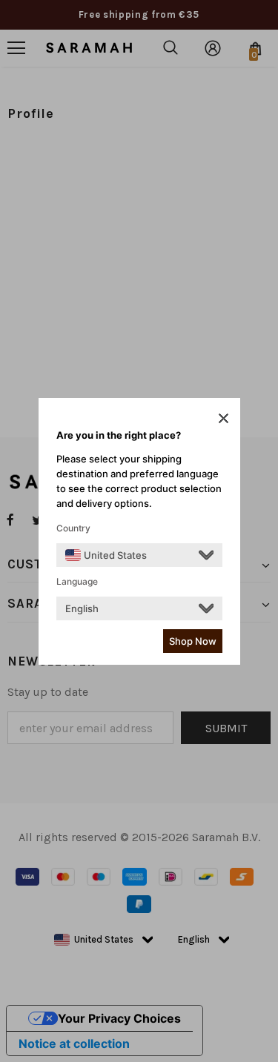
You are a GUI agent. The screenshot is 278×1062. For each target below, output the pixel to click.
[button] (223, 418)
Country (73, 528)
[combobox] (106, 555)
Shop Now (192, 641)
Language (77, 581)
